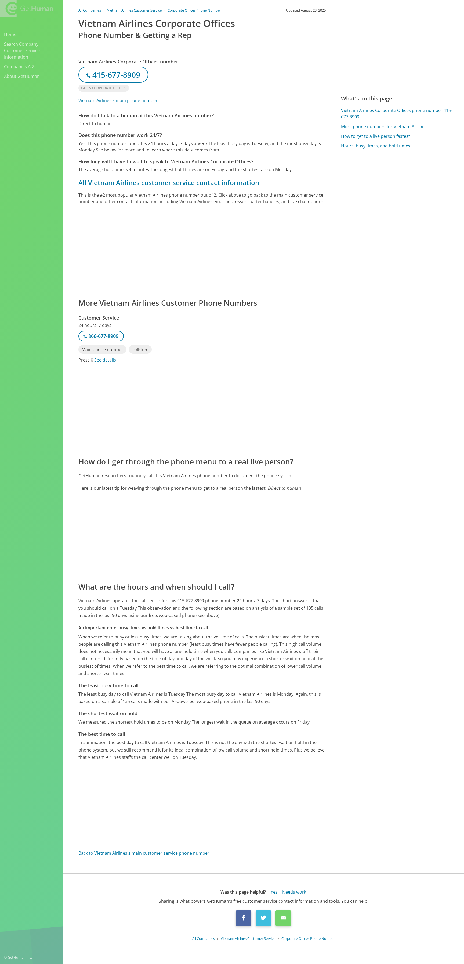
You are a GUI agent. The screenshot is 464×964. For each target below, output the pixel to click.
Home (10, 34)
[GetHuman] (26, 8)
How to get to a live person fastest (375, 136)
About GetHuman (22, 76)
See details (105, 360)
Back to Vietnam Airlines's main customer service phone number (143, 853)
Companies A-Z (19, 67)
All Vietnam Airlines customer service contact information (168, 182)
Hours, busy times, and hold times (375, 146)
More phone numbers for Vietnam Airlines (384, 126)
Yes (274, 892)
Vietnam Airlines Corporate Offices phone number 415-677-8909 (396, 113)
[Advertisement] (202, 250)
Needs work (294, 892)
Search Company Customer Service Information (22, 50)
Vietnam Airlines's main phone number (118, 100)
